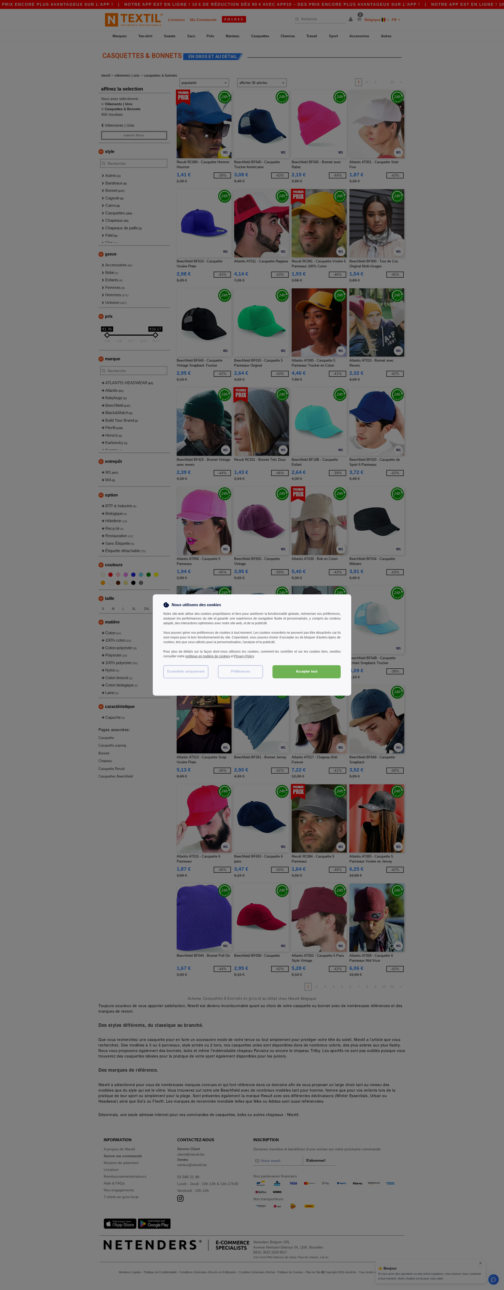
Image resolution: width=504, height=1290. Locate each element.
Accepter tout (306, 671)
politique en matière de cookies (207, 656)
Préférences (240, 671)
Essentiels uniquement (185, 671)
